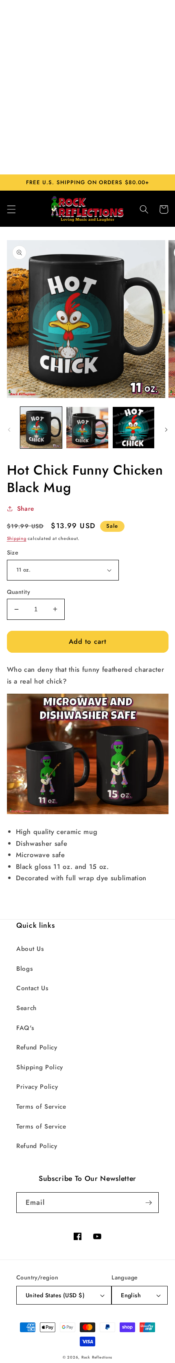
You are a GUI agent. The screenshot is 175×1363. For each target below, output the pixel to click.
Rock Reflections (96, 1357)
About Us (30, 948)
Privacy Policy (37, 1086)
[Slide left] (9, 430)
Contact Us (32, 988)
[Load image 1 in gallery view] (41, 428)
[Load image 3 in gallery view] (134, 428)
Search (26, 1008)
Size (13, 552)
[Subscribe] (148, 1202)
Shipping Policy (39, 1067)
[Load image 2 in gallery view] (87, 428)
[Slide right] (166, 430)
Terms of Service (41, 1106)
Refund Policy (36, 1047)
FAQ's (25, 1027)
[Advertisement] (87, 87)
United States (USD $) (55, 1295)
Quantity (19, 592)
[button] (11, 209)
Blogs (24, 968)
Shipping (16, 538)
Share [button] (25, 508)
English (131, 1295)
